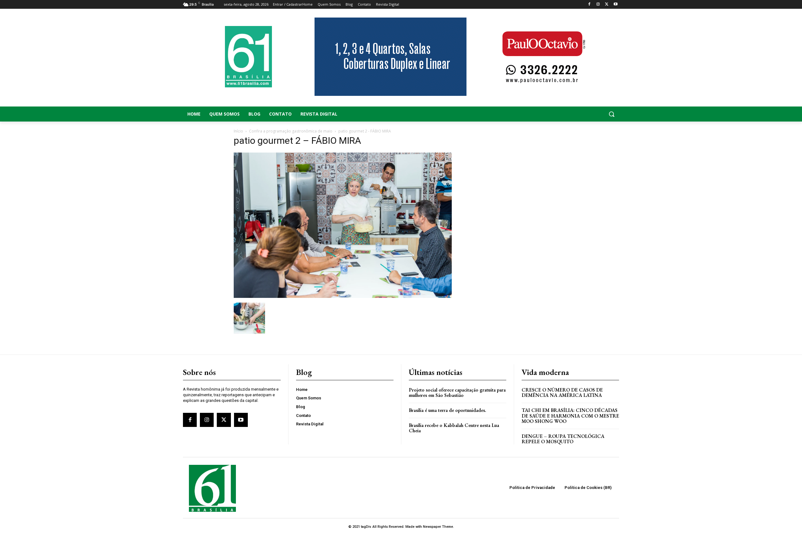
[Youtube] (615, 4)
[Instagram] (598, 4)
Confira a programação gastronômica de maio (290, 131)
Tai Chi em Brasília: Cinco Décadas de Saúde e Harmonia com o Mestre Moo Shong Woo (570, 415)
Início (238, 131)
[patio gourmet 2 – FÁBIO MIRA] (343, 296)
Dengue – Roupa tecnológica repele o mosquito (563, 439)
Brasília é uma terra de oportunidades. (447, 410)
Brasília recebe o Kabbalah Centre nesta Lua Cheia (454, 428)
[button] (570, 114)
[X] (606, 4)
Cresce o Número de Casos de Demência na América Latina (562, 393)
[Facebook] (589, 4)
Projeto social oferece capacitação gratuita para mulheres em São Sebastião (457, 393)
